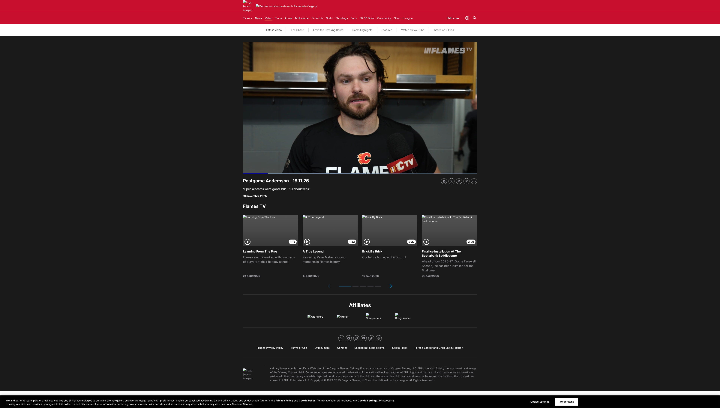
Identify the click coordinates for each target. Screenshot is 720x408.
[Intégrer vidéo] (474, 181)
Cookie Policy (307, 400)
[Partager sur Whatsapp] (444, 181)
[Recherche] (474, 18)
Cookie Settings (367, 400)
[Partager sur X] (451, 181)
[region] (360, 401)
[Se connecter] (467, 18)
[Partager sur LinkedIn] (459, 181)
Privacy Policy (284, 400)
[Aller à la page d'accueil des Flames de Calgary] (248, 6)
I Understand (566, 401)
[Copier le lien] (467, 181)
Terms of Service (242, 404)
